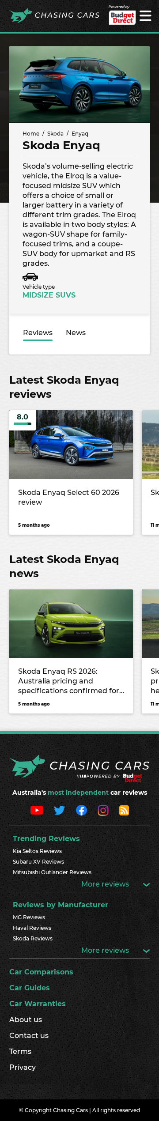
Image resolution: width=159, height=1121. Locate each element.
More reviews (106, 884)
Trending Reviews (46, 838)
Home (31, 133)
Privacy (22, 1067)
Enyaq (80, 133)
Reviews (38, 332)
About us (25, 1019)
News (76, 332)
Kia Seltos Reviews (37, 851)
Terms (20, 1051)
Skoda (55, 133)
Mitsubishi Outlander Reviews (52, 872)
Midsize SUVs (49, 295)
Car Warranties (37, 1004)
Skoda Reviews (33, 938)
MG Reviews (29, 917)
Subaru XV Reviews (38, 861)
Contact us (29, 1035)
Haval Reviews (32, 928)
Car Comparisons (41, 972)
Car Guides (29, 988)
